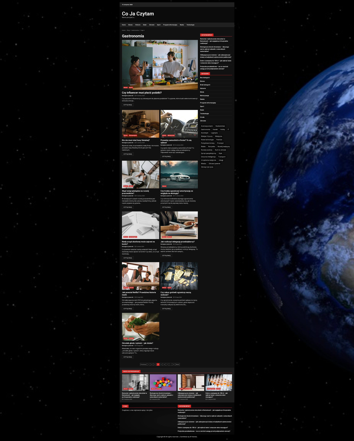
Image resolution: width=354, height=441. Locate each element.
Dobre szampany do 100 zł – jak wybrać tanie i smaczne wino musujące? (219, 382)
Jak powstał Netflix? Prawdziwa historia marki (140, 276)
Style (220, 153)
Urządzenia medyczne (208, 160)
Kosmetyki (204, 133)
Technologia (190, 25)
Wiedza (203, 164)
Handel (215, 129)
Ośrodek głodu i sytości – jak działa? (140, 327)
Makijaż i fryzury (206, 136)
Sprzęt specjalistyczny (208, 153)
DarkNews (183, 437)
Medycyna (218, 136)
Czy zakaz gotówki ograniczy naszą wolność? (179, 276)
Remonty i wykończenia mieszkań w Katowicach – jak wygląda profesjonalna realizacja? (214, 41)
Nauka (182, 25)
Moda (202, 92)
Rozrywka (211, 146)
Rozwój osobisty (206, 150)
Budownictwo (220, 126)
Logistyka (214, 133)
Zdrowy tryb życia (207, 167)
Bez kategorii (205, 77)
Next (177, 364)
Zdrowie (151, 25)
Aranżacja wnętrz (207, 126)
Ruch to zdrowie (220, 150)
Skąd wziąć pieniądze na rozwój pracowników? (140, 174)
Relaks (203, 146)
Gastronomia (205, 129)
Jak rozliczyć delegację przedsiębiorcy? (179, 225)
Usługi (221, 160)
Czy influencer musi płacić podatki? (160, 65)
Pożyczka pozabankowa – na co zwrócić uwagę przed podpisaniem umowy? (204, 431)
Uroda (202, 117)
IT (228, 129)
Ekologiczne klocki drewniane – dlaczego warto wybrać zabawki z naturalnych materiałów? (214, 49)
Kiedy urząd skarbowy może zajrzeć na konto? (140, 225)
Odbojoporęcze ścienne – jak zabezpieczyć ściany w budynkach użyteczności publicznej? (191, 382)
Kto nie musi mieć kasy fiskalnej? (140, 124)
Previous (143, 364)
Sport (158, 25)
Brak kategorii (133, 135)
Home (124, 25)
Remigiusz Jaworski (127, 95)
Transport (221, 157)
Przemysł (220, 143)
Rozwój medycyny (224, 146)
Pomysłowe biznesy (208, 143)
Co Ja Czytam (138, 14)
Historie (137, 25)
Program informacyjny (170, 25)
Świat (144, 25)
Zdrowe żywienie (214, 164)
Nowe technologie (207, 140)
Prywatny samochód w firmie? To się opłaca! (179, 124)
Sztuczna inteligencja (208, 157)
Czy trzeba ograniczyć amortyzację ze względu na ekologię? (179, 174)
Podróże (219, 140)
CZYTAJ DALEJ (127, 105)
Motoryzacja (171, 135)
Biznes (130, 25)
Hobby (222, 129)
